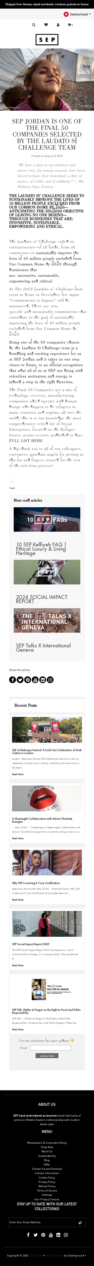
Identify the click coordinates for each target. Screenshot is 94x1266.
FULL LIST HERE (26, 441)
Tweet (12, 488)
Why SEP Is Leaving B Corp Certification (36, 883)
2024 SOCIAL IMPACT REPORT (42, 599)
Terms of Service (47, 1190)
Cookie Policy (47, 1177)
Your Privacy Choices (46, 1199)
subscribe (47, 1056)
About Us (47, 1151)
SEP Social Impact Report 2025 (30, 944)
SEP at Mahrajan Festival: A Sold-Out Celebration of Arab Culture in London (47, 751)
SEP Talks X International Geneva (43, 647)
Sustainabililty (47, 1156)
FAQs (47, 1164)
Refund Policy (47, 1186)
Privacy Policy (47, 1182)
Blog (47, 1160)
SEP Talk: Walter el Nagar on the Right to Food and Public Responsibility (46, 1011)
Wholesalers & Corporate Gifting (47, 1142)
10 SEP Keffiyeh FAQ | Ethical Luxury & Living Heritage (41, 549)
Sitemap (47, 1194)
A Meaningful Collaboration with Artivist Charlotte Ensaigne (42, 820)
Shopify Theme (54, 1255)
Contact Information (47, 1173)
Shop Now (47, 1147)
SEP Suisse (36, 1255)
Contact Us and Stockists (47, 1168)
